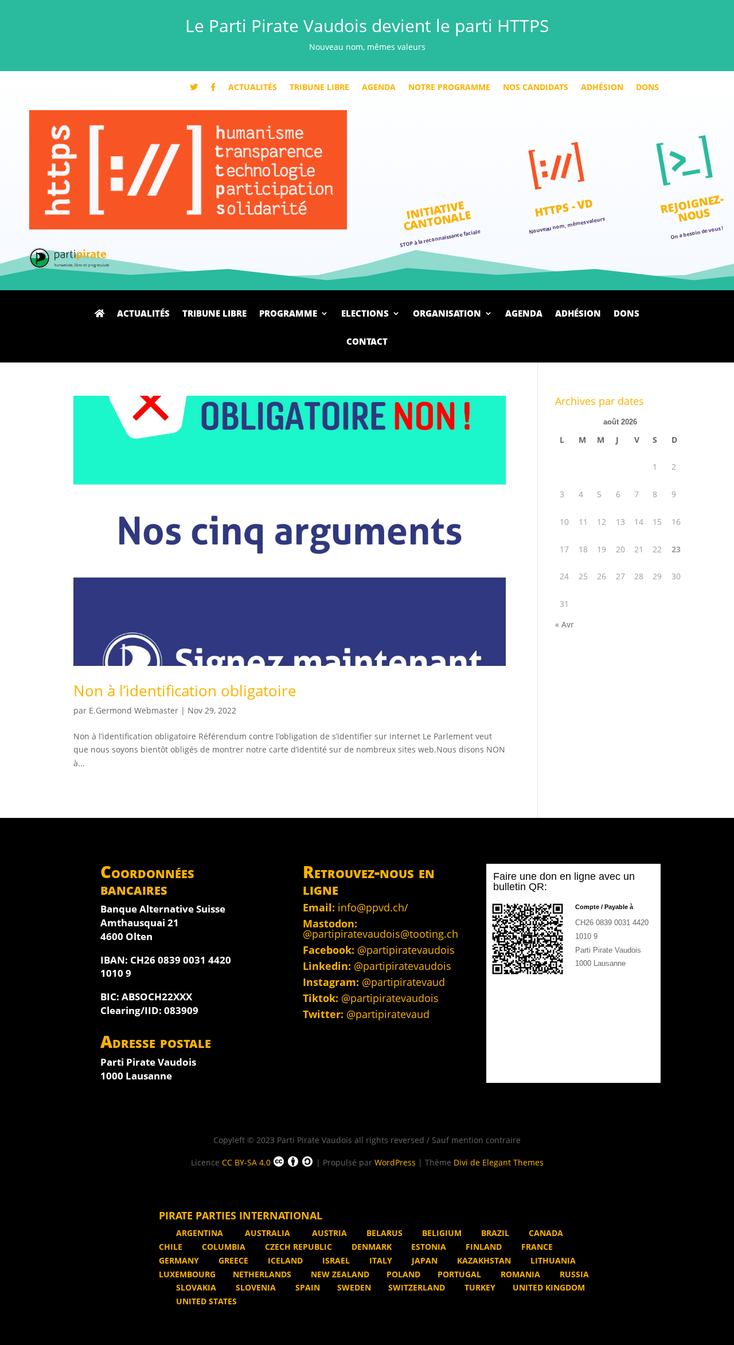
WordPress (395, 1162)
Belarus (383, 1232)
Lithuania (552, 1260)
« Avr (564, 624)
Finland (482, 1246)
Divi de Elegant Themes (499, 1162)
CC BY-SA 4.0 (246, 1162)
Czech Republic (297, 1246)
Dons (647, 87)
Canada (544, 1232)
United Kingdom (549, 1287)
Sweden (354, 1287)
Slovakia (195, 1287)
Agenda (379, 87)
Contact (367, 343)
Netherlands (262, 1274)
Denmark (370, 1246)
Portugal (459, 1274)
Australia (267, 1232)
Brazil (494, 1232)
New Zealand (339, 1274)
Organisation (447, 314)
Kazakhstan (483, 1260)
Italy (379, 1260)
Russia (573, 1274)
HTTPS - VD (563, 207)
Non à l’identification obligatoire (184, 690)
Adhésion (602, 87)
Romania (519, 1274)
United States (205, 1301)
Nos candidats (535, 87)
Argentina (199, 1232)
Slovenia (254, 1287)
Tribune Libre (319, 87)
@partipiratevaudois (406, 950)
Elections (365, 314)
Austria (328, 1232)
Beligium (441, 1232)
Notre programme (449, 87)
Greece (232, 1260)
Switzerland (416, 1287)
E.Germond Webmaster (133, 710)
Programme (288, 314)
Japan (423, 1260)
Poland (403, 1274)
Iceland (284, 1260)
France (536, 1246)
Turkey (478, 1287)
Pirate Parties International (240, 1215)
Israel (335, 1260)
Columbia (222, 1246)
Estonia (427, 1246)
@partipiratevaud (403, 982)
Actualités (252, 87)
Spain (306, 1287)
